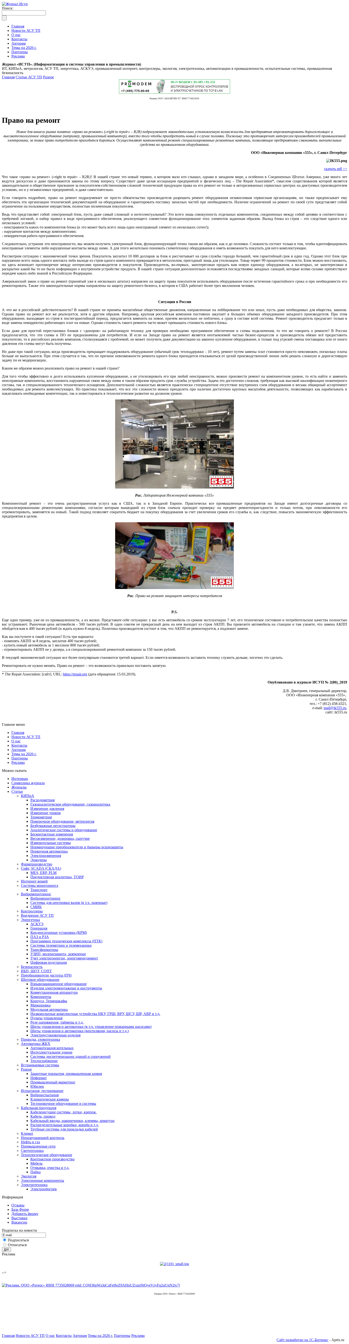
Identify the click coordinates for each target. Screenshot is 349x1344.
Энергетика (30, 920)
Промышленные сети (38, 1146)
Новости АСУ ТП (25, 737)
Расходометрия (42, 800)
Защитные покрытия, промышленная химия (66, 1074)
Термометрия (41, 817)
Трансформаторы (44, 950)
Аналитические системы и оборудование (63, 830)
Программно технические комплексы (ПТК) (66, 941)
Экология (28, 1176)
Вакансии (19, 1222)
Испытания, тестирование (42, 1091)
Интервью (19, 779)
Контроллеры (32, 911)
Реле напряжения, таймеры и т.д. (57, 1022)
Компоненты (40, 997)
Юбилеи (37, 1086)
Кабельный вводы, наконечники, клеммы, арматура (72, 1121)
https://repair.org (75, 674)
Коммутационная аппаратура (54, 992)
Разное (48, 77)
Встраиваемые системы (40, 1065)
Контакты (19, 745)
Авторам (18, 750)
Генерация (38, 928)
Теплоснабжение (44, 1061)
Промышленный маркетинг (52, 1082)
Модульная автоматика (49, 1009)
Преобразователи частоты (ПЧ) (46, 975)
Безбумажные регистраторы (52, 826)
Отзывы (17, 1205)
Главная (8, 77)
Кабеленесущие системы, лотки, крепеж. (63, 1112)
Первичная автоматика (49, 851)
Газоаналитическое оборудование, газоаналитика (70, 804)
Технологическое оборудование (46, 1155)
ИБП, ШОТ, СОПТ (36, 971)
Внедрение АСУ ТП (37, 915)
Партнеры (19, 758)
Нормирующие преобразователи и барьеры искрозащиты (76, 847)
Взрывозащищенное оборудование (58, 984)
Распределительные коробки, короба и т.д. (64, 1125)
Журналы (19, 787)
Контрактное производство (52, 1159)
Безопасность (31, 967)
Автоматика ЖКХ (35, 1044)
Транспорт (38, 890)
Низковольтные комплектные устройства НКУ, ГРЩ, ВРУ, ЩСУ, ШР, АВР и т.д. (95, 1014)
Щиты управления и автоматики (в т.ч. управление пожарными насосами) (90, 1027)
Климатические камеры (49, 1099)
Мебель (36, 1163)
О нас (16, 741)
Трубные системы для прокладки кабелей (64, 1129)
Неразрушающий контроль (42, 1138)
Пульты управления (46, 1018)
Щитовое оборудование (40, 980)
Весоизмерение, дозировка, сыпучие (60, 838)
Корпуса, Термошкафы (48, 1001)
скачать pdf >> (335, 169)
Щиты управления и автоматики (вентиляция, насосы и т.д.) (79, 1031)
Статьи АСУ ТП (29, 77)
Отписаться (17, 1245)
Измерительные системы (50, 843)
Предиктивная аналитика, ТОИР (57, 877)
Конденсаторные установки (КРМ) (58, 933)
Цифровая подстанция (48, 962)
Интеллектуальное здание (51, 1052)
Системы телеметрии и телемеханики (61, 945)
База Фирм (20, 1209)
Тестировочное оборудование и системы (63, 1104)
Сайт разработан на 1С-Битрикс (302, 1340)
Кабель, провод (42, 1116)
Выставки (19, 1218)
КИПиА (27, 796)
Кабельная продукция (38, 1108)
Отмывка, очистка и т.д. (49, 1168)
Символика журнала (28, 783)
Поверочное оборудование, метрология (62, 821)
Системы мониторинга (39, 885)
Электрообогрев (43, 1189)
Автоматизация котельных (52, 1048)
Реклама (18, 762)
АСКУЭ (36, 924)
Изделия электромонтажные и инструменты (66, 988)
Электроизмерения (45, 856)
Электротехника (34, 1185)
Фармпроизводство (36, 864)
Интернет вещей (34, 881)
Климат (27, 1133)
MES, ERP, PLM (43, 873)
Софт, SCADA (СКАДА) (41, 868)
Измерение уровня (45, 813)
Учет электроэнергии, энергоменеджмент (64, 958)
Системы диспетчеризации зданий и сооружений (70, 1056)
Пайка (35, 1172)
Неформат (38, 1078)
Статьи (17, 791)
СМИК (36, 907)
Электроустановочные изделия (55, 1035)
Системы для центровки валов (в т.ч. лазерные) (68, 903)
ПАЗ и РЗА (39, 937)
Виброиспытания (44, 1095)
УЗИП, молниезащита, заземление (58, 954)
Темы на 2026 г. (24, 754)
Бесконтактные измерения (51, 834)
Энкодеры (38, 860)
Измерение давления (47, 809)
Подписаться (18, 1240)
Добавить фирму (24, 1214)
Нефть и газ (30, 1142)
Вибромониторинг (36, 894)
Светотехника (32, 1151)
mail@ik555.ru (335, 708)
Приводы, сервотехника (40, 1039)
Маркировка (40, 1005)
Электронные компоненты (42, 1180)
